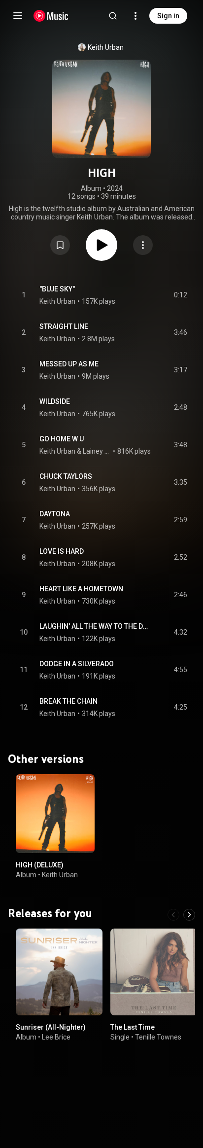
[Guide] (18, 16)
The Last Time (132, 1027)
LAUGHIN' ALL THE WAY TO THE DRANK (95, 626)
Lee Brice (56, 1037)
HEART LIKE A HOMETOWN (81, 589)
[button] (60, 245)
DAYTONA (54, 514)
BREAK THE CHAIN (68, 701)
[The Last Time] (153, 972)
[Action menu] (143, 245)
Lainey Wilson (97, 451)
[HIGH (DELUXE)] (55, 813)
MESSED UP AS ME (69, 364)
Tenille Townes (158, 1037)
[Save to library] (60, 245)
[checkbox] (180, 295)
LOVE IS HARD (61, 551)
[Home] (51, 16)
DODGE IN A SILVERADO (76, 664)
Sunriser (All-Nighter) (51, 1027)
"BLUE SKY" (57, 289)
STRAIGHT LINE (63, 326)
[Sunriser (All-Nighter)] (59, 972)
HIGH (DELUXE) (40, 865)
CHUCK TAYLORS (65, 476)
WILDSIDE (54, 401)
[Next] (189, 914)
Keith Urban (106, 47)
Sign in (168, 16)
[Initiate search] (113, 16)
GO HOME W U (61, 439)
